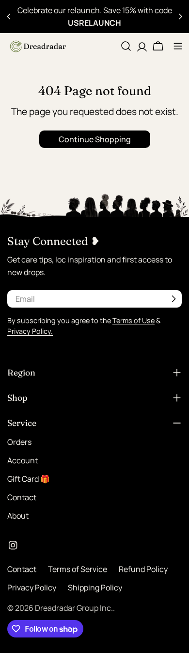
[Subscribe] (173, 299)
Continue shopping (95, 139)
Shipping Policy (95, 587)
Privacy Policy (31, 587)
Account (22, 460)
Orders (19, 442)
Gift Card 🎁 (28, 478)
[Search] (126, 46)
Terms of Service (77, 569)
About (18, 515)
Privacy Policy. (30, 331)
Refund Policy (143, 569)
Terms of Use (133, 320)
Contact (21, 497)
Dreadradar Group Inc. (74, 608)
